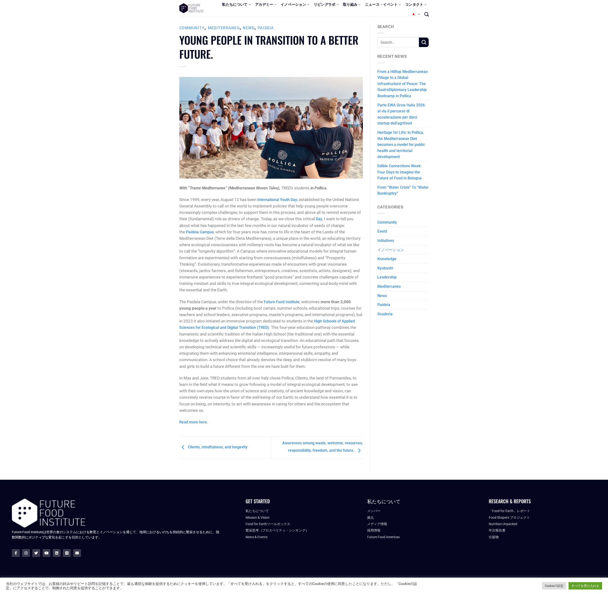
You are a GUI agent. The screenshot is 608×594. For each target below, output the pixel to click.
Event (382, 231)
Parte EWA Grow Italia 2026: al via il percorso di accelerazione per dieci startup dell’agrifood (401, 114)
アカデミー (264, 4)
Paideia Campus (200, 232)
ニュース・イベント (381, 4)
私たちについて (234, 4)
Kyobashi (385, 268)
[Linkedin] (57, 553)
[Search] (426, 14)
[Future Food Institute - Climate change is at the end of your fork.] (191, 8)
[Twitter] (36, 553)
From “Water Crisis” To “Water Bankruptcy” (403, 190)
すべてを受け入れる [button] (585, 586)
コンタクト (414, 4)
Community (191, 28)
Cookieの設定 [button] (554, 586)
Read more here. (193, 422)
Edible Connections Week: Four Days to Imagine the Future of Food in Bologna (399, 172)
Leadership (387, 277)
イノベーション (293, 4)
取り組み (350, 4)
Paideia (266, 28)
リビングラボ (325, 4)
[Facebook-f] (16, 553)
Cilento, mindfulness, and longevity (217, 447)
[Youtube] (46, 553)
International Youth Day (277, 199)
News (248, 28)
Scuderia (385, 314)
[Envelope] (77, 553)
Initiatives (385, 240)
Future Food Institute (281, 302)
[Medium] (67, 553)
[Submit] (424, 42)
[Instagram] (26, 553)
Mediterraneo (224, 28)
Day (319, 219)
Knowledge (386, 259)
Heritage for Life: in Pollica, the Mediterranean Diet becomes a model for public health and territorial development (401, 144)
